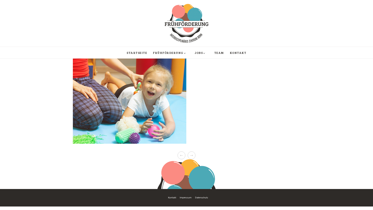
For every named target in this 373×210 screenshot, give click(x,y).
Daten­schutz (201, 198)
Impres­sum (186, 198)
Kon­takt (172, 198)
